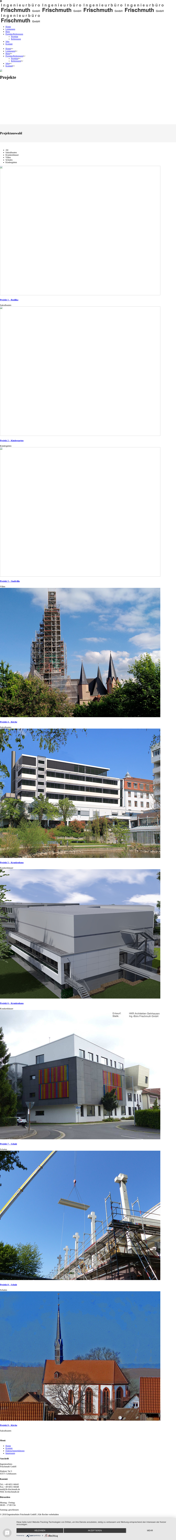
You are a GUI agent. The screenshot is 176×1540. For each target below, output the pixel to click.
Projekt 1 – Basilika (9, 300)
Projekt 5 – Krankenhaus (12, 862)
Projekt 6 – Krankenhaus (12, 1003)
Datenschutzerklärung (15, 1451)
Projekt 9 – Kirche (8, 1425)
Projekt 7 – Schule (8, 1144)
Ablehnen (39, 1530)
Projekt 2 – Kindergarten (12, 440)
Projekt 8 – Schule (8, 1284)
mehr (150, 1530)
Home (8, 1446)
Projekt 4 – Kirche (8, 722)
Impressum (10, 1453)
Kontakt (9, 1448)
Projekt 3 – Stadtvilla (10, 581)
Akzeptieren (95, 1530)
